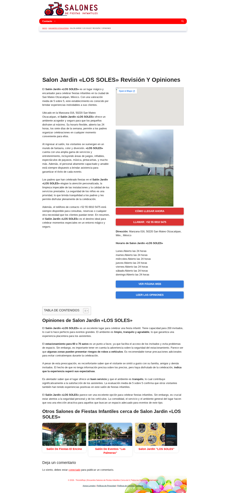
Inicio (44, 28)
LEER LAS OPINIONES (150, 294)
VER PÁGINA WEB (150, 284)
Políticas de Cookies (125, 486)
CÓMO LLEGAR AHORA (149, 211)
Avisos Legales (89, 486)
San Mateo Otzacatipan (58, 28)
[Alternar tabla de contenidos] (84, 310)
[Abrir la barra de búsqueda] (182, 21)
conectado (74, 469)
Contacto (47, 21)
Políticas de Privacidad (106, 486)
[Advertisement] (113, 54)
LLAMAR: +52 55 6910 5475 (149, 222)
